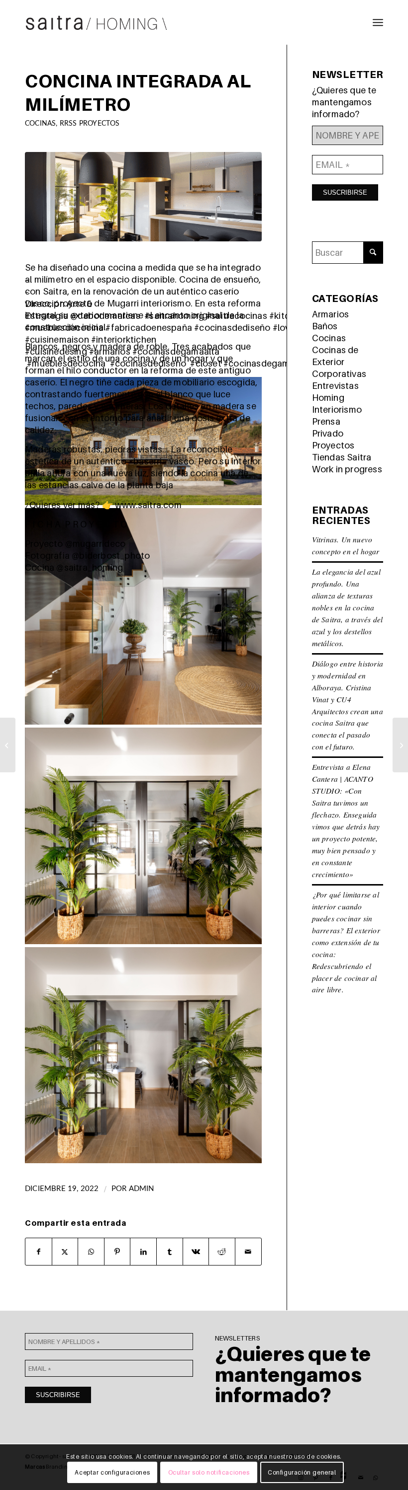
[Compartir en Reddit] (222, 1251)
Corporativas (339, 374)
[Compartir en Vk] (196, 1251)
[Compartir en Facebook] (38, 1251)
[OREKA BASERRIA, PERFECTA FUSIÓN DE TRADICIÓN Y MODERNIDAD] (7, 745)
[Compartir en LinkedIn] (143, 1251)
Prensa (326, 421)
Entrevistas (335, 385)
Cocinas (40, 123)
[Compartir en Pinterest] (117, 1251)
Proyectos (333, 445)
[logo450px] (96, 22)
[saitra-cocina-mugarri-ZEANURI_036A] (143, 197)
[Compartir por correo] (248, 1251)
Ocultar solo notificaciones (209, 1472)
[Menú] (378, 22)
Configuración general (302, 1472)
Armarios (330, 314)
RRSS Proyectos (90, 123)
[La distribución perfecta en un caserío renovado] (400, 745)
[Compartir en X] (65, 1251)
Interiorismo (337, 409)
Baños (325, 326)
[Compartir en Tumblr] (170, 1251)
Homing (328, 397)
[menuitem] (378, 22)
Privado (327, 433)
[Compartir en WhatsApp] (91, 1251)
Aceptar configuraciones (112, 1472)
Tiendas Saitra (342, 457)
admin (141, 1188)
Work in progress (347, 469)
